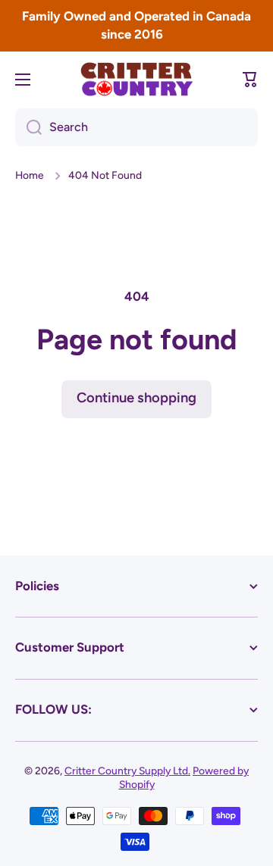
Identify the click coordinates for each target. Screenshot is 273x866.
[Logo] (136, 79)
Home (29, 175)
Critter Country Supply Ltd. (127, 770)
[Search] (28, 127)
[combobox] (136, 127)
